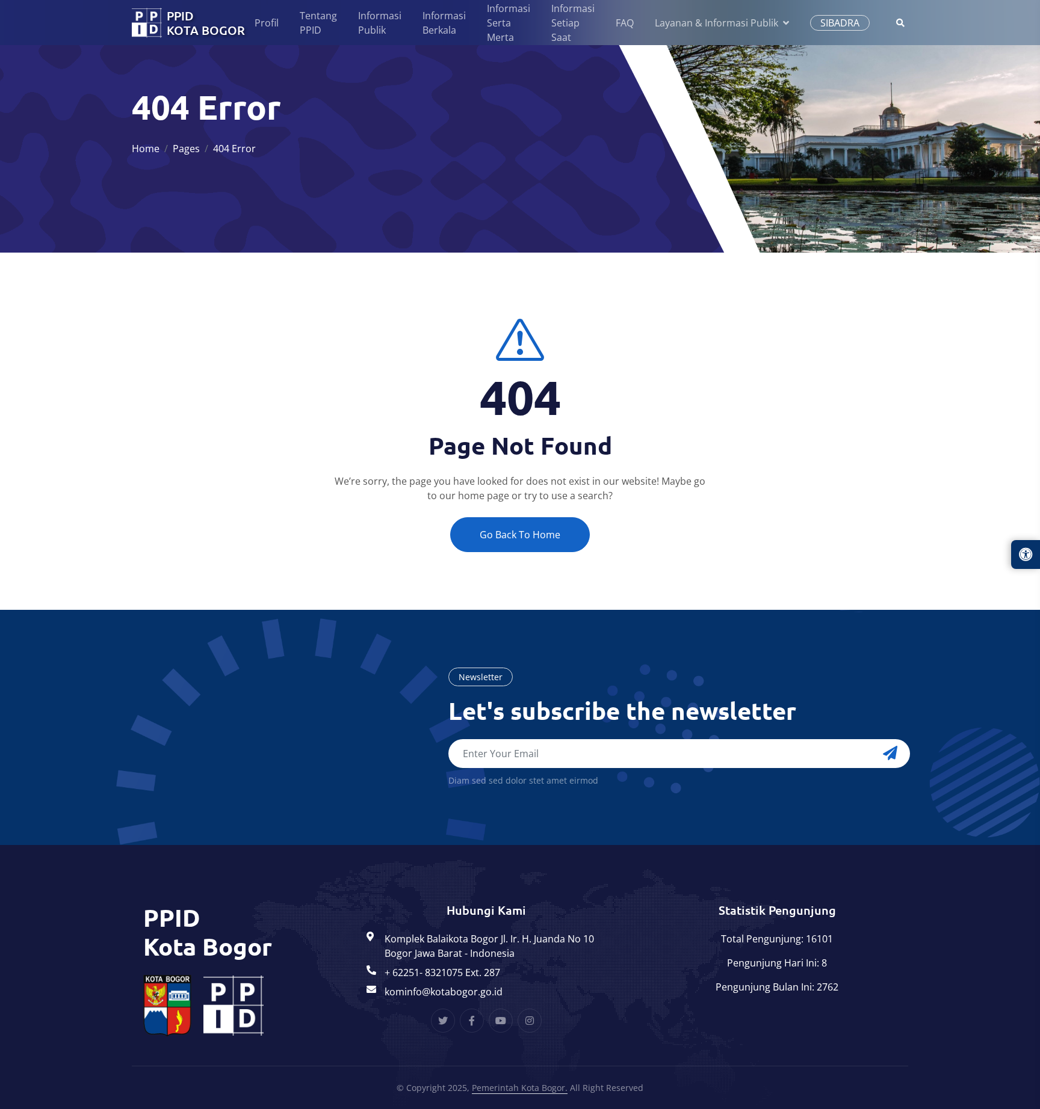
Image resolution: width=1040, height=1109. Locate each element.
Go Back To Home (520, 534)
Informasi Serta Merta (508, 23)
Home (145, 148)
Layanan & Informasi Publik (716, 22)
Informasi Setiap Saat (573, 23)
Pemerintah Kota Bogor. (520, 1087)
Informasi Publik (379, 23)
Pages (186, 148)
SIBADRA (839, 22)
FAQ (625, 22)
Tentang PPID (318, 23)
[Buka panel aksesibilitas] (1025, 554)
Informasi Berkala (444, 23)
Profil (267, 22)
